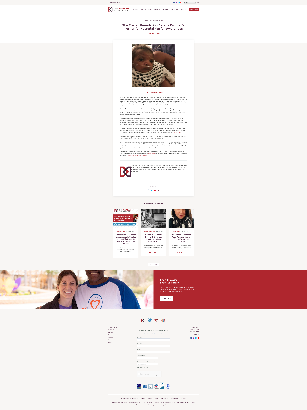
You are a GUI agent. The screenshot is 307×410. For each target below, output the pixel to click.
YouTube (181, 2)
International (174, 398)
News (146, 21)
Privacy (143, 398)
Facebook (174, 2)
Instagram (176, 2)
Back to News (153, 264)
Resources (165, 9)
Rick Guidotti (172, 405)
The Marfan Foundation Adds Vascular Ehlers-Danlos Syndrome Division (181, 238)
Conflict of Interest (153, 398)
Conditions (135, 9)
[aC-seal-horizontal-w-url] (162, 390)
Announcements (156, 21)
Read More (125, 255)
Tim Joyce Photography (161, 405)
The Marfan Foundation (154, 92)
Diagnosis (110, 332)
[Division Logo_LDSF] (150, 322)
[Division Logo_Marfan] (143, 322)
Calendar (110, 337)
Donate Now (166, 298)
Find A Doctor (111, 340)
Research (157, 9)
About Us (183, 9)
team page (151, 153)
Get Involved (174, 9)
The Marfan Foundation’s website (137, 155)
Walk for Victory (177, 132)
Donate (193, 9)
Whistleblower (165, 398)
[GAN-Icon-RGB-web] (163, 322)
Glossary (183, 398)
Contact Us (196, 334)
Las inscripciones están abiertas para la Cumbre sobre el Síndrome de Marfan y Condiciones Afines (126, 239)
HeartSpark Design (142, 405)
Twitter (179, 2)
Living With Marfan (146, 9)
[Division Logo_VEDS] (156, 321)
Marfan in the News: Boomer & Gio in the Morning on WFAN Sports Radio (153, 238)
